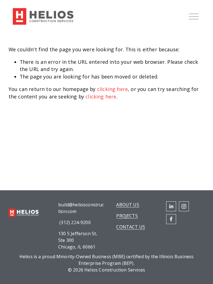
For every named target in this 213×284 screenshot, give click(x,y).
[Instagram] (184, 206)
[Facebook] (171, 219)
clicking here (112, 89)
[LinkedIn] (171, 206)
